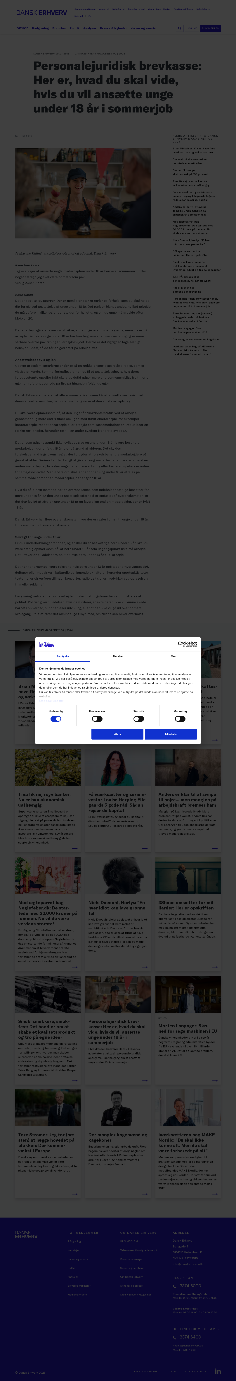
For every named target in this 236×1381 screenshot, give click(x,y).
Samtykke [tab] (62, 656)
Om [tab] (173, 656)
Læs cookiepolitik (51, 700)
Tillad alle (171, 734)
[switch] (97, 719)
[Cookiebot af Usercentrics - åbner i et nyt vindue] (181, 644)
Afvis (117, 734)
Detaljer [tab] (118, 656)
